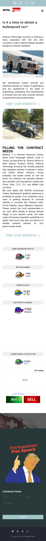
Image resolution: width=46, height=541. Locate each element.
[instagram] (27, 3)
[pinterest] (32, 3)
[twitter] (21, 3)
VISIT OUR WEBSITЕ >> (23, 104)
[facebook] (15, 3)
